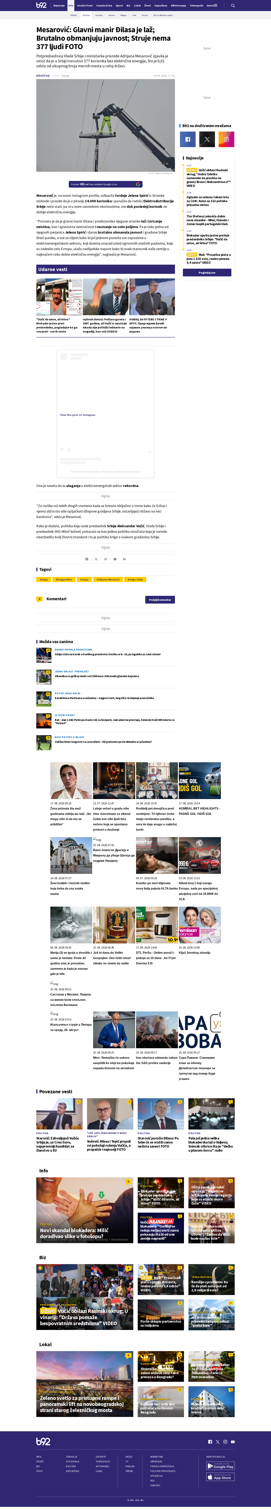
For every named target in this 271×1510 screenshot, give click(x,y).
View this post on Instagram (77, 414)
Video (129, 1456)
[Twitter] (207, 139)
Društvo (43, 75)
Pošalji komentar (160, 600)
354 (48, 694)
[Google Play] (220, 1466)
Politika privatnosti (163, 1471)
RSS (152, 1480)
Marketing (156, 1456)
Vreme (129, 1471)
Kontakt (155, 1485)
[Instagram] (226, 139)
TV (127, 1461)
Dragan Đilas (64, 579)
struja (85, 579)
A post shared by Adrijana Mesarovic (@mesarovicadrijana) (105, 471)
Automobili (102, 1466)
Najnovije (59, 5)
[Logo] (41, 5)
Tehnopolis (103, 1461)
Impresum (156, 1461)
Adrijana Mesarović (108, 579)
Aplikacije (156, 1475)
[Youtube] (233, 1442)
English (130, 1466)
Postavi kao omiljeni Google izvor (94, 184)
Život (39, 1471)
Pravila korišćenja (162, 1466)
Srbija (44, 579)
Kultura (71, 1466)
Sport (40, 1461)
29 (48, 737)
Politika (42, 1133)
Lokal (99, 1471)
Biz (38, 1466)
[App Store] (220, 1477)
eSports (101, 1456)
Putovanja (72, 1461)
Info (38, 1456)
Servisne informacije (155, 1399)
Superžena (72, 1471)
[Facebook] (188, 139)
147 (48, 650)
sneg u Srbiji (136, 579)
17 (48, 672)
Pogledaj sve (207, 272)
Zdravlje (71, 1456)
